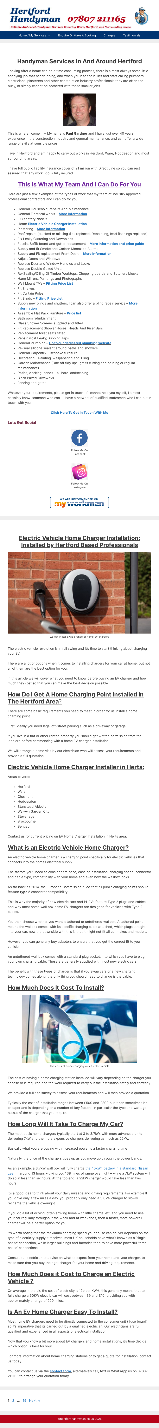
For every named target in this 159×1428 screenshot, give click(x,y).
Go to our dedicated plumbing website (80, 343)
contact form (60, 1371)
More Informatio (96, 254)
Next (35, 1400)
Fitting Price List (59, 283)
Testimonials (131, 35)
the (89, 1168)
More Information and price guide (117, 244)
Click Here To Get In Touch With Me (79, 413)
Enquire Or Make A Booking (77, 35)
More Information (73, 214)
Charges (109, 35)
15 (24, 1400)
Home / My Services (32, 35)
